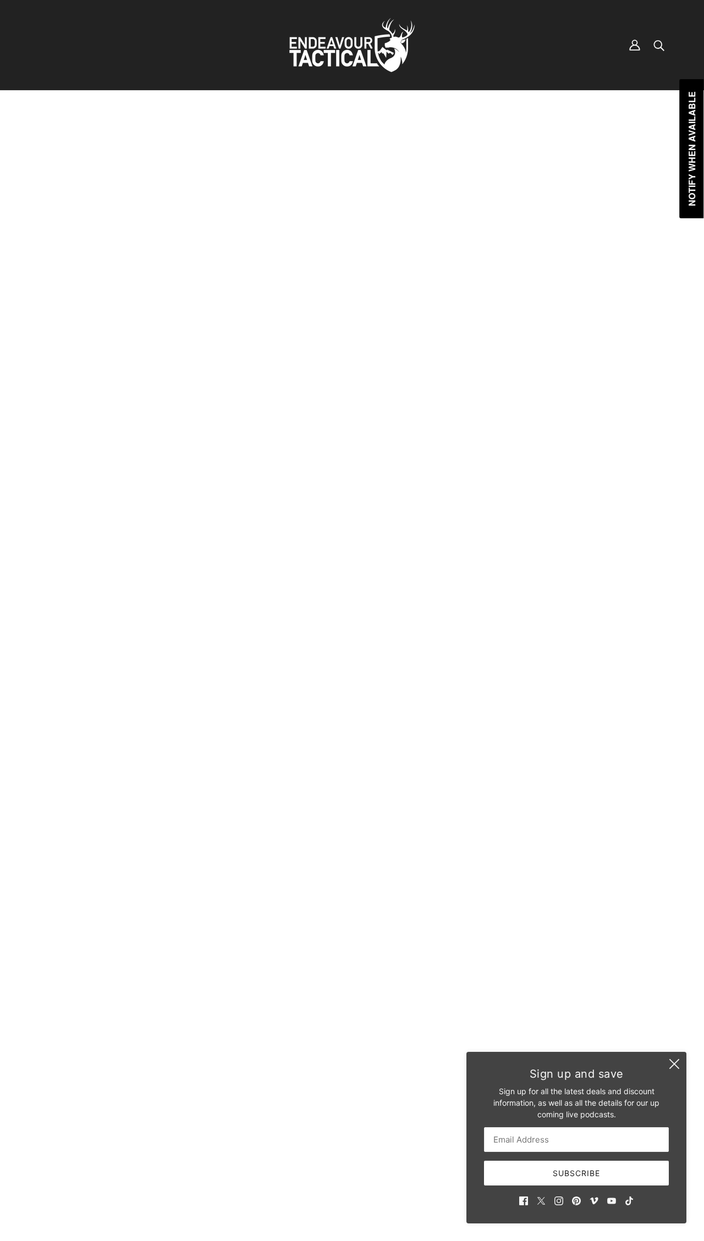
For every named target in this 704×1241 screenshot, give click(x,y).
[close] (674, 1063)
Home (517, 133)
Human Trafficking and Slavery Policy (351, 1145)
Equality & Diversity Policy (330, 1133)
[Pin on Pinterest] (548, 740)
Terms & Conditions (319, 1122)
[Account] (634, 45)
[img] (523, 1200)
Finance (298, 1099)
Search (297, 1087)
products (551, 133)
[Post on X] (530, 740)
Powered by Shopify (352, 1202)
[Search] (659, 45)
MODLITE (525, 242)
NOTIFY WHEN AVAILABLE (597, 378)
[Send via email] (565, 740)
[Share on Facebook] (512, 740)
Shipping (300, 1110)
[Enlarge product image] (245, 375)
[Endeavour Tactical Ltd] (352, 45)
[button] (583, 740)
